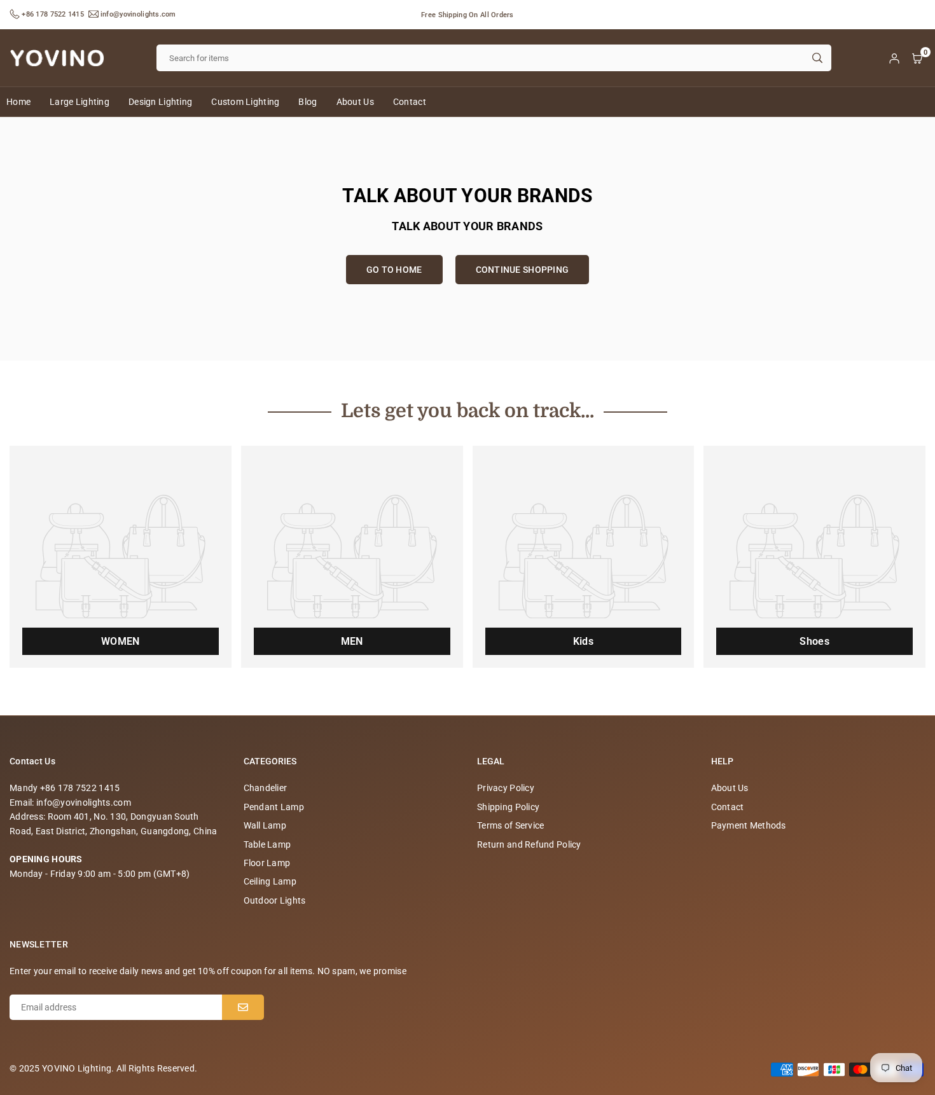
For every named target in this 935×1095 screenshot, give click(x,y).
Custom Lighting (245, 102)
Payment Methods (748, 825)
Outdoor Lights (275, 900)
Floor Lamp (267, 863)
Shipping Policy (508, 807)
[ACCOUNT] (894, 58)
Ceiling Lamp (270, 881)
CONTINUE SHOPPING (522, 270)
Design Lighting (160, 102)
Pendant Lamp (274, 807)
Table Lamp (267, 844)
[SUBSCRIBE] (243, 1007)
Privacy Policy (505, 788)
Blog (307, 102)
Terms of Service (510, 825)
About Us (355, 102)
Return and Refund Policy (529, 844)
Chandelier (265, 788)
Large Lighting (79, 102)
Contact (409, 102)
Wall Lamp (265, 825)
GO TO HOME (394, 270)
